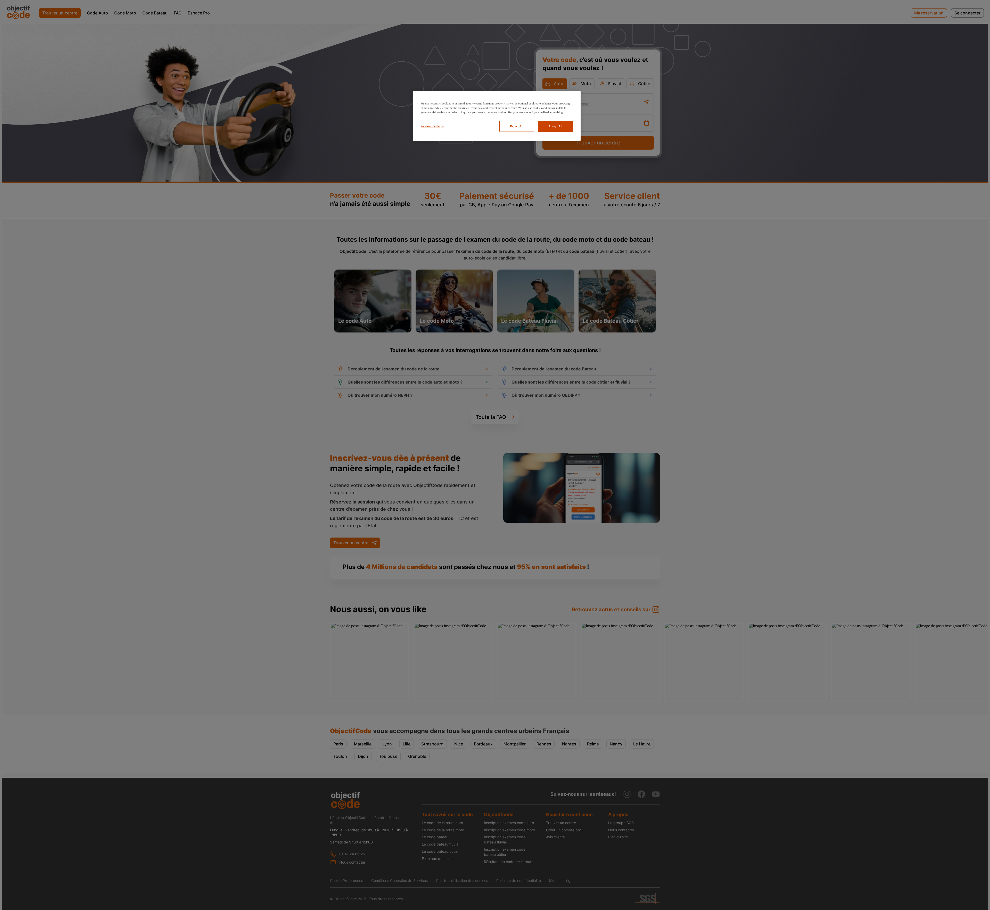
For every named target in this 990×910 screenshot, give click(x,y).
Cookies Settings (432, 125)
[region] (497, 116)
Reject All (517, 126)
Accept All (555, 126)
